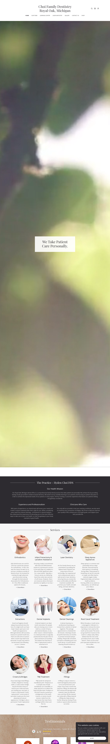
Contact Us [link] (75, 15)
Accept (92, 738)
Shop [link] (83, 15)
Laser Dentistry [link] (57, 15)
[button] (98, 8)
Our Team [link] (34, 15)
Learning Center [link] (45, 15)
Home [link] (27, 15)
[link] (55, 11)
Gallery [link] (67, 15)
